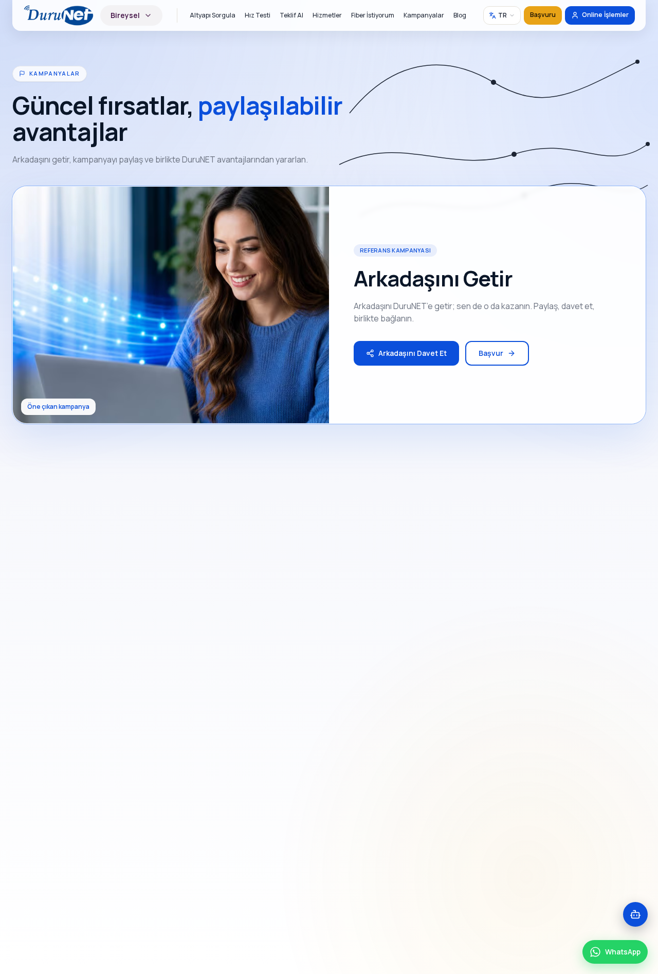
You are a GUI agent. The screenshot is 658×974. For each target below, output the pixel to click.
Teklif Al (291, 15)
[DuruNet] (58, 15)
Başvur (491, 353)
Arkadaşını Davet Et (412, 353)
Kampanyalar (424, 15)
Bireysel (125, 15)
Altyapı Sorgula (212, 15)
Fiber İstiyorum (372, 15)
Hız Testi (257, 15)
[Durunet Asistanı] (635, 914)
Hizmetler (327, 15)
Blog (459, 15)
